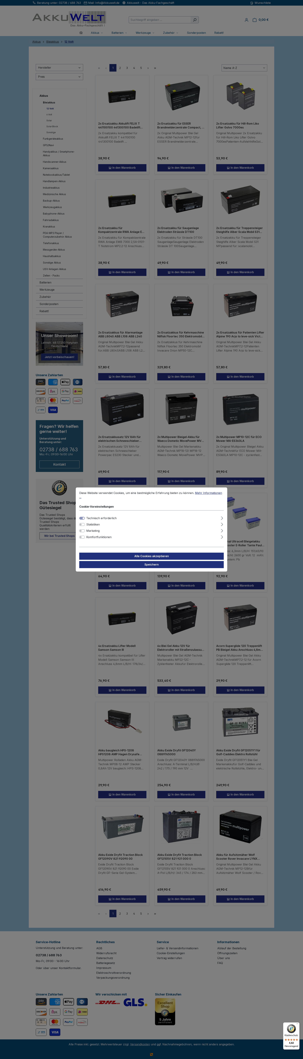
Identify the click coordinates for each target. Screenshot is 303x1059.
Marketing (93, 531)
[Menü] (297, 1024)
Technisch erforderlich (101, 518)
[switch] (82, 524)
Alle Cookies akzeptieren (151, 556)
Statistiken (93, 524)
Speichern (151, 564)
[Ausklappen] (222, 518)
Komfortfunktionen (99, 537)
